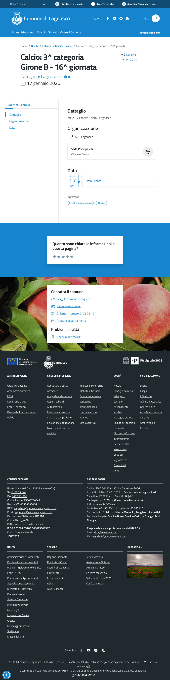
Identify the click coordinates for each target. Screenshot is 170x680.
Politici (10, 417)
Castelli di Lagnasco (58, 567)
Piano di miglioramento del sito (24, 567)
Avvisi (117, 471)
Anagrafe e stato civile (59, 396)
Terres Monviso (94, 557)
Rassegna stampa (123, 417)
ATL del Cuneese (95, 567)
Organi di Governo (17, 386)
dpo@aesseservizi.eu (105, 532)
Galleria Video (147, 407)
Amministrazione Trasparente (23, 557)
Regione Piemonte (19, 4)
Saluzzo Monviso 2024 (98, 578)
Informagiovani (122, 439)
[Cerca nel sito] (156, 18)
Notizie (117, 386)
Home (24, 46)
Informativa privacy (18, 605)
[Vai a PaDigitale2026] (142, 360)
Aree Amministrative (18, 391)
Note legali (13, 610)
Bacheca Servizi (16, 594)
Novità (35, 46)
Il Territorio (146, 396)
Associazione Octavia (98, 562)
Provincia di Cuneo (57, 562)
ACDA (50, 583)
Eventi (143, 386)
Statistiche (13, 631)
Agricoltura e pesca (57, 386)
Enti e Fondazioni (16, 407)
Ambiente (52, 391)
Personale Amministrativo (21, 412)
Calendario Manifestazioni (57, 46)
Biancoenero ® (98, 671)
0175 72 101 (18, 492)
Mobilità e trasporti (90, 391)
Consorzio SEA (55, 578)
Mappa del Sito (15, 637)
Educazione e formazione (61, 423)
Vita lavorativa (88, 423)
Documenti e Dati (16, 401)
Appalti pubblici (55, 401)
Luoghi (143, 391)
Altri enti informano (124, 433)
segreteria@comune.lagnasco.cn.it (33, 512)
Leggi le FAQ (14, 573)
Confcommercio (94, 583)
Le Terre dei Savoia (96, 573)
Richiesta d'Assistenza (19, 589)
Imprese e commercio (91, 386)
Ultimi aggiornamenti (18, 626)
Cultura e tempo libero (59, 417)
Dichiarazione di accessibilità (22, 562)
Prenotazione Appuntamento (23, 578)
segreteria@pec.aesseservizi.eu (109, 536)
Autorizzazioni (54, 407)
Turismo (84, 417)
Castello (118, 401)
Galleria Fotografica (150, 401)
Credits (11, 621)
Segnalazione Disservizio (20, 583)
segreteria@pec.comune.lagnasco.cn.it (35, 508)
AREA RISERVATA (85, 675)
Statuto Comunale (17, 599)
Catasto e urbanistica (58, 412)
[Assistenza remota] (88, 666)
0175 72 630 (19, 496)
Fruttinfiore (53, 573)
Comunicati (120, 465)
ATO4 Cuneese (55, 589)
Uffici (10, 396)
